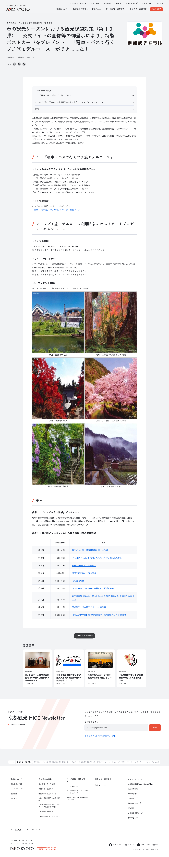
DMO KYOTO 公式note (150, 845)
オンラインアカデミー (78, 3)
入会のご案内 (156, 9)
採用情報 (160, 3)
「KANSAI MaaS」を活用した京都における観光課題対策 (97, 557)
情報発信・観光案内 (45, 789)
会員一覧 (117, 3)
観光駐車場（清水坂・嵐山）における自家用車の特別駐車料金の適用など (103, 597)
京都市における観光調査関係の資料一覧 (77, 798)
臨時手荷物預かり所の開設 (84, 572)
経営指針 (14, 794)
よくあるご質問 (146, 3)
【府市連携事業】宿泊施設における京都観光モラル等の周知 (99, 614)
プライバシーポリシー (34, 830)
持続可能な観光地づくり (47, 794)
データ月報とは (72, 786)
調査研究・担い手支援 (46, 784)
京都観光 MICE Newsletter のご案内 (100, 735)
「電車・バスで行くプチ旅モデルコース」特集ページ (56, 209)
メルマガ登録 (94, 3)
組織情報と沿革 (16, 784)
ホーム (12, 762)
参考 (37, 108)
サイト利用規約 (16, 830)
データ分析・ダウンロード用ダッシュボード (77, 792)
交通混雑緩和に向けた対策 (84, 565)
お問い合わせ (133, 818)
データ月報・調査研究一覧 (77, 780)
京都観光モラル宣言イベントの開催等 (89, 607)
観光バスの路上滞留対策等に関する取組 (90, 550)
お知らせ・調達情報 (138, 9)
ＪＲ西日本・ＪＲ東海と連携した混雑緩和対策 (93, 588)
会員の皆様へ (107, 3)
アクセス (14, 798)
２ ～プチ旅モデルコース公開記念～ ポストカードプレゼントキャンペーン (69, 102)
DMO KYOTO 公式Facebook (123, 845)
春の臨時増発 (78, 580)
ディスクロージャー (18, 789)
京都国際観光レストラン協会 (49, 816)
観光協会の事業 (45, 779)
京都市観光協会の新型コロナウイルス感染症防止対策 (49, 805)
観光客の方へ (131, 3)
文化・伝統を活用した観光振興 (49, 799)
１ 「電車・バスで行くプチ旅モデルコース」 (56, 95)
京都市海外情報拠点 (45, 812)
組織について (16, 779)
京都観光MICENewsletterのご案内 (140, 784)
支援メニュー (97, 9)
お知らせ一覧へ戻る (84, 635)
